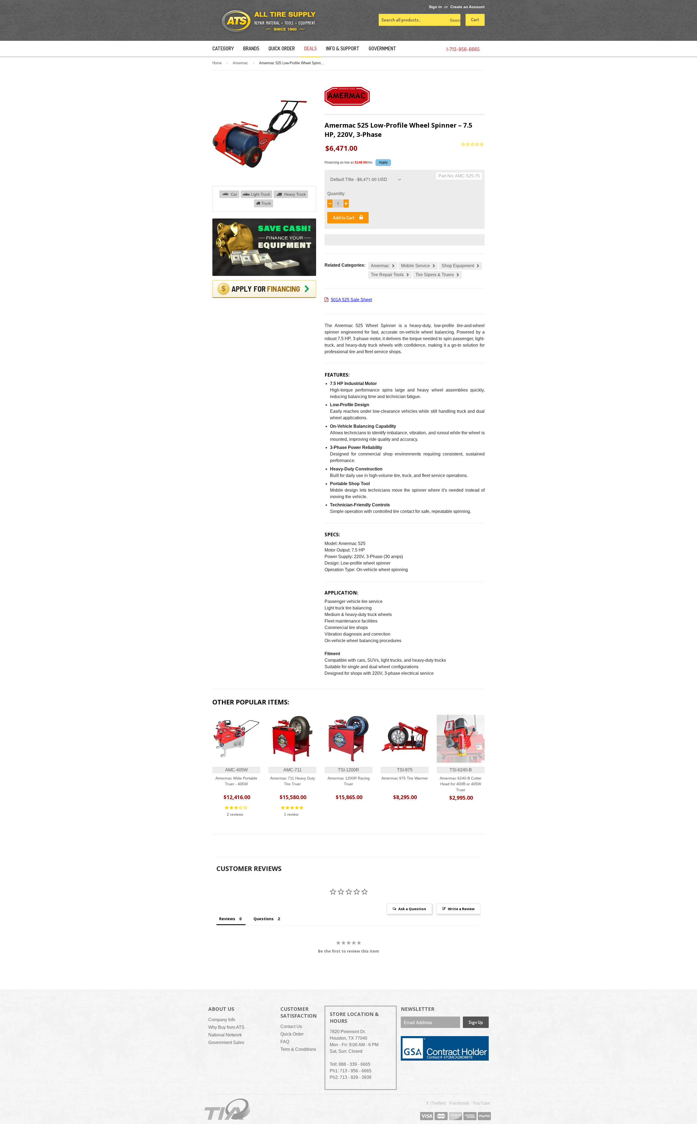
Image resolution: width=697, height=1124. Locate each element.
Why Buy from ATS (226, 1027)
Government (382, 48)
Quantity (336, 193)
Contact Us (291, 1026)
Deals (310, 48)
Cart (475, 19)
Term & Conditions (298, 1049)
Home (217, 63)
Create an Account (467, 7)
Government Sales (226, 1042)
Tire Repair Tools (387, 274)
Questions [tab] (263, 918)
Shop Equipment (458, 265)
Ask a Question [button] (412, 908)
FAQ (284, 1041)
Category (223, 48)
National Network (225, 1035)
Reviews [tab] (227, 918)
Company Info (221, 1019)
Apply (383, 162)
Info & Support (342, 48)
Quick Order (281, 48)
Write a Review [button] (461, 908)
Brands (251, 48)
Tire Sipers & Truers (434, 274)
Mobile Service (415, 265)
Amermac (240, 63)
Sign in (435, 7)
